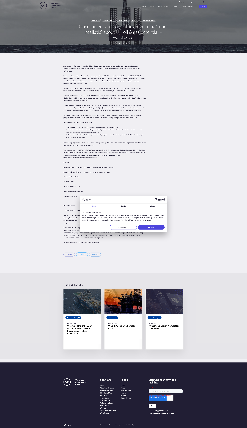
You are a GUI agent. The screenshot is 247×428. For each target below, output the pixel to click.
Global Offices (126, 398)
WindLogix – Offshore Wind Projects (108, 412)
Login (191, 2)
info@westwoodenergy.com (163, 413)
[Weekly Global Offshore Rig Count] (123, 319)
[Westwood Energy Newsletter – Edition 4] (164, 319)
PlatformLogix (105, 400)
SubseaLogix (104, 405)
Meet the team (126, 390)
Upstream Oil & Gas (148, 20)
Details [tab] (123, 206)
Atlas (102, 385)
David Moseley (108, 98)
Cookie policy (130, 425)
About (123, 385)
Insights (123, 395)
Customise (122, 227)
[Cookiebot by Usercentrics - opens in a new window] (156, 199)
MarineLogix (104, 398)
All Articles (96, 20)
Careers (181, 2)
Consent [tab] (94, 206)
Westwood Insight (73, 318)
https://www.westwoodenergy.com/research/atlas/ (80, 157)
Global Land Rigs (106, 393)
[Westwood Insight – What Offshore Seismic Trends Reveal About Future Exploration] (82, 319)
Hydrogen (103, 395)
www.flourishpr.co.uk (70, 196)
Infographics (112, 318)
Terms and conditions (106, 425)
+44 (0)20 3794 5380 (161, 411)
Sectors (134, 20)
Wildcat (103, 408)
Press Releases (123, 20)
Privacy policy (119, 425)
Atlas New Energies (107, 388)
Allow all (151, 227)
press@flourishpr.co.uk (75, 191)
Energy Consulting (106, 390)
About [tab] (152, 206)
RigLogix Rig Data (106, 403)
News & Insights (108, 20)
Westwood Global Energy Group (129, 68)
